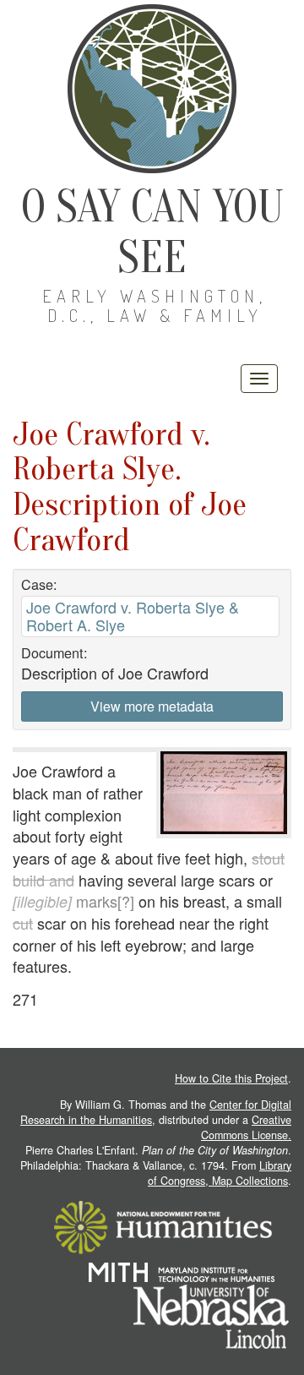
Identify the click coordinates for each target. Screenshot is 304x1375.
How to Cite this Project (231, 1078)
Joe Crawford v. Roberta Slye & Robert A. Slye (132, 616)
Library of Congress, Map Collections (219, 1173)
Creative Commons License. (246, 1127)
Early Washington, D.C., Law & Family (154, 305)
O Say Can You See (152, 232)
